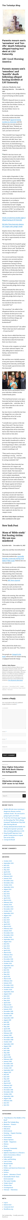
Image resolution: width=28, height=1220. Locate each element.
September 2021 (8, 965)
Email (4, 739)
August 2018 (7, 1046)
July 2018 (6, 1048)
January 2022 (8, 957)
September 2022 (9, 939)
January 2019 (8, 1035)
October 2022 (8, 937)
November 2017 (8, 1066)
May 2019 (6, 1026)
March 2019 (7, 1031)
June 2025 (7, 867)
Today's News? (21, 688)
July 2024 (6, 891)
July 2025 (6, 865)
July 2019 (6, 1022)
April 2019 (7, 1029)
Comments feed (9, 1207)
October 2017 (8, 1068)
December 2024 (8, 880)
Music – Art (7, 1166)
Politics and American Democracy (14, 1168)
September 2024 (9, 887)
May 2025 (7, 870)
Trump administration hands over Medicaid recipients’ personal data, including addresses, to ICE (14, 829)
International (8, 1157)
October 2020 (8, 989)
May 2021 (6, 974)
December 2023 (8, 907)
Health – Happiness (10, 1142)
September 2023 (9, 913)
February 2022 (8, 954)
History (6, 1144)
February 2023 (8, 928)
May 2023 (7, 922)
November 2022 (8, 935)
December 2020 (8, 985)
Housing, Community (10, 1148)
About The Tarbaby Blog (11, 1122)
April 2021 (7, 976)
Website (4, 746)
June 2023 (7, 920)
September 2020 (9, 992)
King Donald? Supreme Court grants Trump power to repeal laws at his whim (13, 835)
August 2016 (7, 1098)
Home (5, 1146)
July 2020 (6, 996)
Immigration (8, 1150)
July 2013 (6, 1103)
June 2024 (7, 893)
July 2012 (6, 1105)
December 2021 (8, 959)
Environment (8, 1131)
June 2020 (7, 998)
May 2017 (6, 1079)
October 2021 (8, 963)
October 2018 (8, 1042)
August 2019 (7, 1020)
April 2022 (7, 950)
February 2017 (8, 1085)
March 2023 (7, 926)
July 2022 (6, 944)
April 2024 (7, 898)
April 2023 (7, 924)
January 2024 (8, 904)
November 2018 (8, 1039)
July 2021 (6, 970)
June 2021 (6, 972)
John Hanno (5, 686)
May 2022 (7, 948)
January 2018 (8, 1061)
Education (7, 1129)
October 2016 (8, 1094)
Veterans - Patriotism (7, 689)
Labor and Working (13, 688)
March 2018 (7, 1057)
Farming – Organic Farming (12, 1133)
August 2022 (7, 941)
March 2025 (7, 874)
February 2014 (8, 1100)
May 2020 (7, 1000)
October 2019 (8, 1015)
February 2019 (8, 1033)
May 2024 (7, 896)
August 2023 (7, 915)
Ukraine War (8, 1185)
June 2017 (6, 1076)
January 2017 (8, 1087)
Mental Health (8, 1163)
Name (4, 731)
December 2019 (8, 1011)
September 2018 (9, 1044)
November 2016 (8, 1092)
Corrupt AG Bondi (9, 839)
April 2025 (7, 872)
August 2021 (7, 968)
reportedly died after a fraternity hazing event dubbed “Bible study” (13, 558)
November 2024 (8, 883)
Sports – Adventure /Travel (12, 1174)
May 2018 (6, 1053)
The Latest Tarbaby (10, 1181)
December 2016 (8, 1090)
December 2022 (8, 933)
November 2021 (8, 961)
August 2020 (8, 994)
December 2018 (8, 1037)
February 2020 (8, 1007)
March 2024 (7, 900)
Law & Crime (8, 1161)
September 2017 (8, 1070)
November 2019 (8, 1013)
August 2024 (7, 889)
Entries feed (7, 1205)
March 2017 (7, 1083)
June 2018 (7, 1050)
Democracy (7, 1126)
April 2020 (7, 1002)
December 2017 (8, 1063)
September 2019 (8, 1018)
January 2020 (8, 1009)
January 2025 (8, 878)
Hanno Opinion (8, 1139)
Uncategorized (8, 1187)
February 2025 (8, 876)
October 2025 (8, 861)
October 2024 (8, 885)
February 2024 (8, 902)
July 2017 (6, 1074)
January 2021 (8, 983)
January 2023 (8, 931)
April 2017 (7, 1081)
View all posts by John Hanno (15, 680)
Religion (6, 1170)
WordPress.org (8, 1209)
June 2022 (7, 946)
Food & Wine (8, 1135)
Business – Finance (10, 1124)
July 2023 (6, 917)
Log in (6, 1202)
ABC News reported (14, 580)
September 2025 (9, 863)
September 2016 (8, 1096)
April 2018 (7, 1055)
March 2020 (7, 1005)
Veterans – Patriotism (11, 1190)
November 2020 (9, 987)
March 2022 (7, 952)
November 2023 (8, 909)
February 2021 (8, 981)
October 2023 (8, 911)
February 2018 (8, 1059)
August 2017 (7, 1072)
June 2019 (6, 1024)
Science (6, 1172)
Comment (5, 708)
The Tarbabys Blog (11, 5)
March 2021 (7, 978)
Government (8, 1137)
